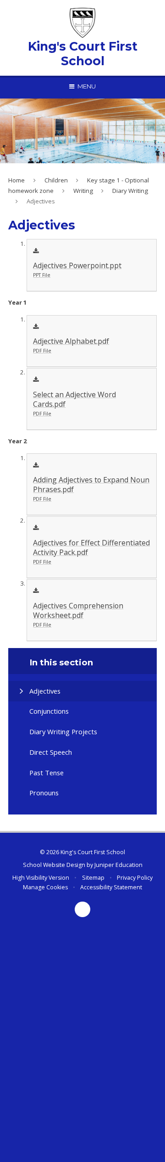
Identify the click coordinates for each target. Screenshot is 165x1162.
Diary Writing (130, 191)
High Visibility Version (40, 878)
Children (56, 180)
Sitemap (93, 878)
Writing (83, 191)
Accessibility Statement (111, 887)
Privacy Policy (135, 878)
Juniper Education (118, 865)
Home (16, 180)
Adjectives (41, 201)
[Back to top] (82, 909)
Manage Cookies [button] (45, 887)
